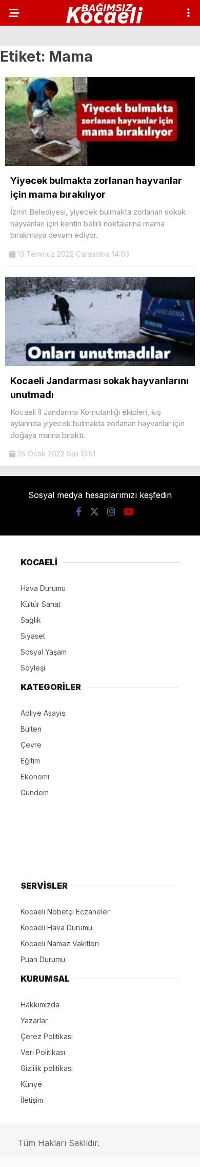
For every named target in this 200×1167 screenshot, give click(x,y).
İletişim (32, 1100)
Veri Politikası (43, 1052)
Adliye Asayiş (43, 713)
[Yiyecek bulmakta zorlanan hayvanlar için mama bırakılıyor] (100, 163)
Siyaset (33, 636)
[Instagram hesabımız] (111, 511)
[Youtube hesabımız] (129, 511)
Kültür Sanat (41, 604)
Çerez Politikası (47, 1036)
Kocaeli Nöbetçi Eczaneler (65, 911)
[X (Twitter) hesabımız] (94, 511)
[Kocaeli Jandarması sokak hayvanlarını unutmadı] (100, 363)
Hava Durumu (43, 588)
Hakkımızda (40, 1004)
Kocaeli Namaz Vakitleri (60, 943)
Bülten (31, 728)
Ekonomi (35, 776)
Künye (31, 1084)
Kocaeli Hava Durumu (56, 927)
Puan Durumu (43, 959)
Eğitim (30, 760)
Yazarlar (34, 1020)
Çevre (31, 744)
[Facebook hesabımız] (79, 511)
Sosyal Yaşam (44, 651)
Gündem (35, 792)
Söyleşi (33, 667)
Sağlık (31, 620)
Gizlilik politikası (47, 1068)
